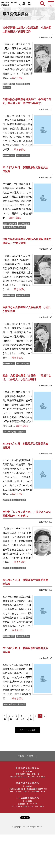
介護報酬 (12, 224)
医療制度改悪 (8, 84)
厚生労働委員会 (22, 84)
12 (16, 719)
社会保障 (6, 87)
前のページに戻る (27, 730)
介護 (5, 224)
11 (11, 719)
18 (31, 719)
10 (5, 719)
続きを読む (17, 78)
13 (22, 719)
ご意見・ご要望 (25, 756)
